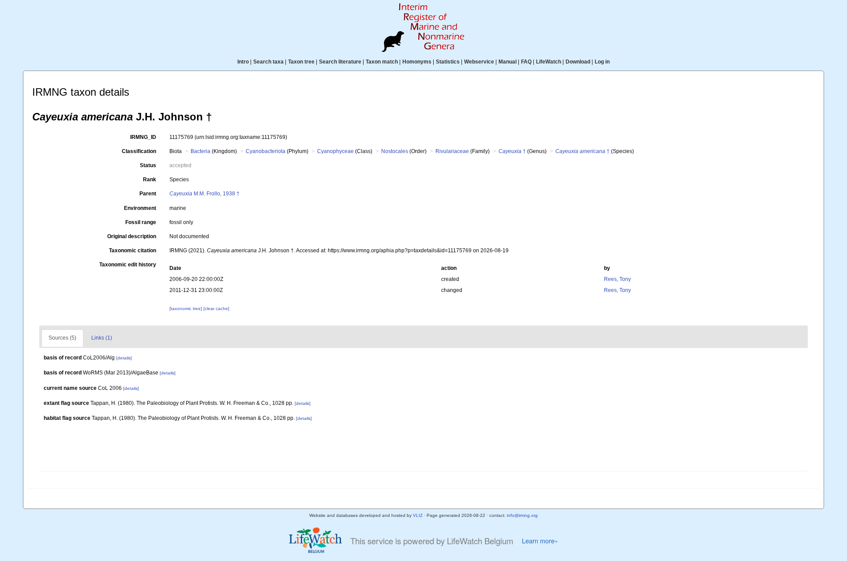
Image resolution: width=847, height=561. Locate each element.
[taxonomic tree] (186, 308)
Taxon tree (301, 62)
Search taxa (268, 62)
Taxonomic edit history (127, 265)
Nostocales (394, 151)
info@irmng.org (522, 515)
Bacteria (200, 151)
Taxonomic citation (132, 250)
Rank (149, 179)
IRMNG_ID (143, 137)
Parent (147, 194)
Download (578, 62)
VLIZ (418, 515)
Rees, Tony (617, 279)
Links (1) (101, 338)
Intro (243, 62)
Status (148, 165)
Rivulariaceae (452, 151)
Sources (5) (62, 338)
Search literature (340, 62)
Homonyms (416, 62)
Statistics (448, 62)
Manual (507, 62)
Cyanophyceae (335, 151)
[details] (124, 357)
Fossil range (140, 222)
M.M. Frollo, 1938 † (204, 194)
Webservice (479, 62)
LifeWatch (548, 62)
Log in (602, 62)
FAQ (526, 62)
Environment (140, 208)
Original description (131, 236)
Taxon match (382, 62)
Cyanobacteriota (265, 151)
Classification (139, 151)
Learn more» (540, 540)
